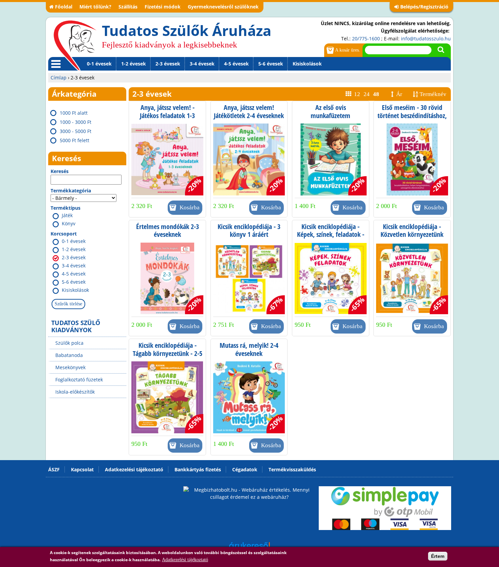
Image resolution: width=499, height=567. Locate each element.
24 (367, 94)
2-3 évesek (167, 63)
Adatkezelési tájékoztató (185, 559)
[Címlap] (75, 45)
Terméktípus (65, 208)
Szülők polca (69, 343)
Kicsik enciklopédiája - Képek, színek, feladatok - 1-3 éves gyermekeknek (330, 234)
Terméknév (433, 94)
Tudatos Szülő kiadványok (75, 326)
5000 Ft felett (74, 140)
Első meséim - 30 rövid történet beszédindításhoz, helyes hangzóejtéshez (412, 115)
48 (376, 94)
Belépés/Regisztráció (424, 6)
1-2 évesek (133, 63)
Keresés (60, 171)
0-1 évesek (99, 63)
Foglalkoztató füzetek (79, 379)
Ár (399, 94)
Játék (67, 215)
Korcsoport (64, 233)
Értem (437, 556)
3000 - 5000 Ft (75, 131)
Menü (54, 70)
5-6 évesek (270, 63)
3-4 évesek (202, 63)
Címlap (59, 77)
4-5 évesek (236, 63)
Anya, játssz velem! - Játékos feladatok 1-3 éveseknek (167, 115)
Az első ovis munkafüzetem (330, 111)
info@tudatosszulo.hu (426, 38)
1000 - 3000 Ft (75, 122)
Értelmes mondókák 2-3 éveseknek (167, 230)
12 (357, 94)
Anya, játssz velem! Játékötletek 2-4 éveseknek (249, 111)
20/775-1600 (366, 38)
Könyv (68, 223)
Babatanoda (69, 355)
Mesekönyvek (70, 367)
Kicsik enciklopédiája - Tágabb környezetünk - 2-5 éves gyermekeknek (167, 353)
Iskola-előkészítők (75, 392)
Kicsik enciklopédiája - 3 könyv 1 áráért (249, 230)
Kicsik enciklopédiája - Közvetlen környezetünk (412, 230)
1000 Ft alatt (74, 113)
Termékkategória (71, 190)
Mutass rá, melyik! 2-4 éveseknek (249, 349)
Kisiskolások (307, 63)
